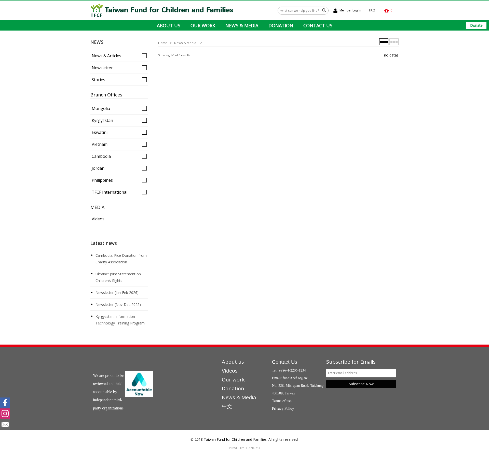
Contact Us (284, 362)
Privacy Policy (283, 408)
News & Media (185, 42)
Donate (476, 25)
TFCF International (109, 192)
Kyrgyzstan (102, 120)
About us (233, 361)
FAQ (372, 10)
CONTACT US (317, 25)
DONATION (280, 25)
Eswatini (99, 132)
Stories (98, 79)
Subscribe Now (361, 383)
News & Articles (106, 56)
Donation (233, 388)
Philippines (102, 180)
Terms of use (282, 400)
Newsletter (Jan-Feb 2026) (117, 292)
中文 (227, 406)
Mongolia (101, 108)
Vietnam (99, 144)
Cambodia (101, 156)
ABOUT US (168, 25)
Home (162, 42)
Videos (98, 219)
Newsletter (102, 67)
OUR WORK (203, 25)
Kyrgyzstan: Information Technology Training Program (120, 319)
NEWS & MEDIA (241, 25)
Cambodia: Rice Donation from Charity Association (121, 258)
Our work (233, 379)
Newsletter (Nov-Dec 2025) (118, 304)
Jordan (98, 168)
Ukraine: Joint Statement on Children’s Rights (118, 277)
